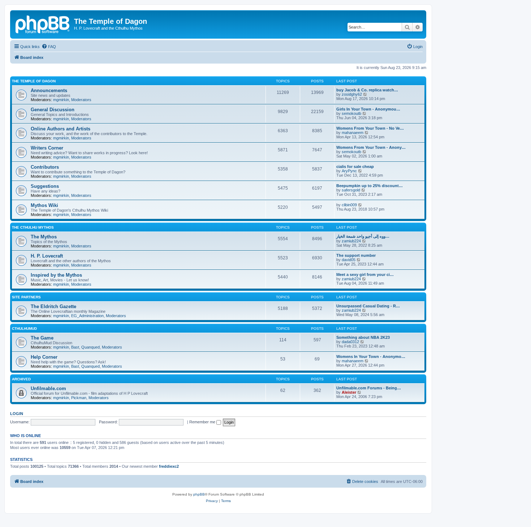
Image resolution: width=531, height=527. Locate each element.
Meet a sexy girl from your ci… (365, 274)
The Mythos (44, 236)
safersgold (351, 190)
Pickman (78, 398)
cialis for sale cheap (355, 166)
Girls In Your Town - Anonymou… (368, 109)
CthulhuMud (24, 329)
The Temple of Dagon (34, 81)
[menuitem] (49, 46)
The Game (42, 338)
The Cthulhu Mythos (33, 227)
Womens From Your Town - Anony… (371, 147)
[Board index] (43, 23)
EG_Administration (87, 316)
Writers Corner (47, 148)
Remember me (202, 422)
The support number (356, 255)
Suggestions (45, 186)
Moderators (81, 100)
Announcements (49, 90)
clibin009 (349, 205)
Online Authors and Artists (60, 128)
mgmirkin (61, 100)
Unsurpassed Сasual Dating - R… (368, 306)
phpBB (199, 494)
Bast (75, 347)
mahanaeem (352, 132)
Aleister (349, 392)
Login (16, 413)
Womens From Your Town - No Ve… (370, 128)
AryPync (349, 171)
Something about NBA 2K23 (363, 337)
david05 (348, 260)
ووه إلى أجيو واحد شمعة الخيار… (362, 236)
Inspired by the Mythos (56, 275)
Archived (21, 379)
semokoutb (351, 113)
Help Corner (44, 357)
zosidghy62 (352, 94)
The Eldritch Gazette (53, 306)
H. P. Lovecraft (47, 256)
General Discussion (52, 109)
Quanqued (90, 347)
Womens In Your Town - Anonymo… (370, 356)
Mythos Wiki (44, 205)
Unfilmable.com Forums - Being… (368, 388)
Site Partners (26, 297)
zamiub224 (351, 241)
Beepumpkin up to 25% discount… (369, 185)
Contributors (45, 167)
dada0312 (350, 342)
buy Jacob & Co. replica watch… (367, 90)
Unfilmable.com (48, 388)
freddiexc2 (169, 466)
